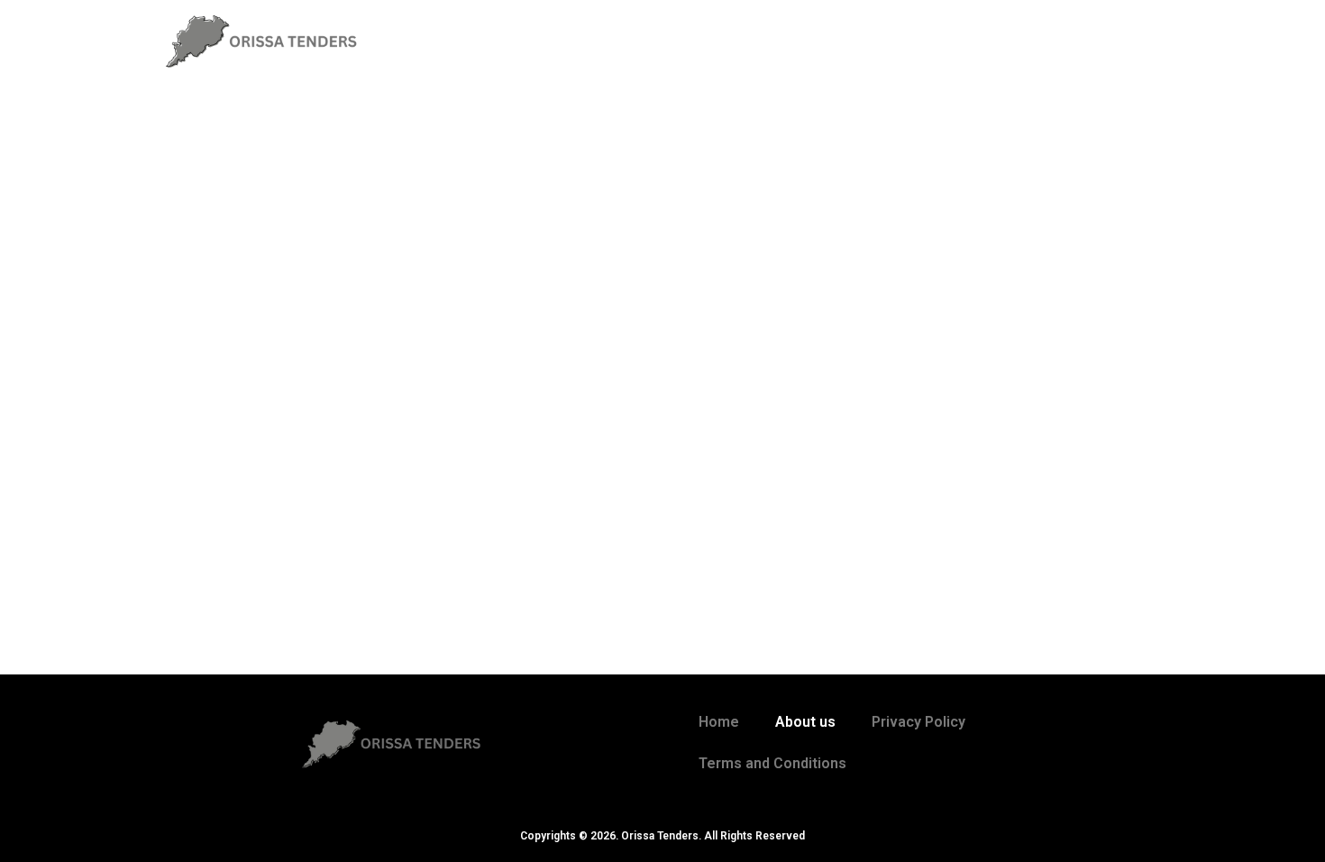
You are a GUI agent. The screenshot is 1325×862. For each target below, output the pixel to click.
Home (719, 721)
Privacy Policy (918, 721)
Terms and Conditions (772, 763)
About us (805, 721)
